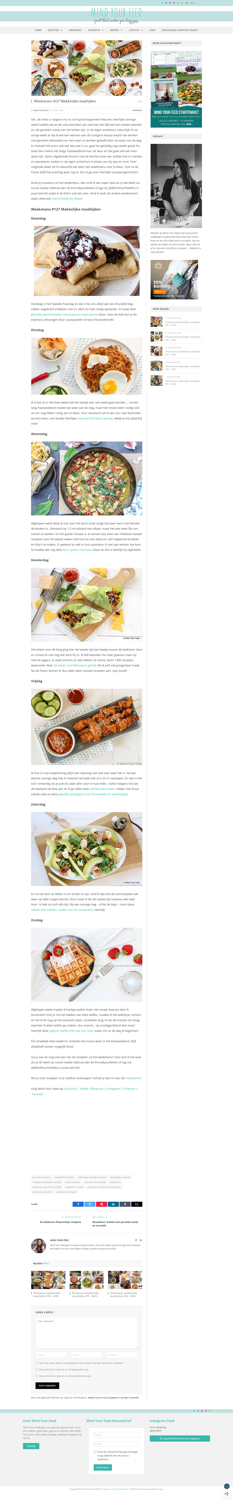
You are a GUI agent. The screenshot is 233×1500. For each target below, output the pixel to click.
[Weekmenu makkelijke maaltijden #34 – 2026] (125, 1280)
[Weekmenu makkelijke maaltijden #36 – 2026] (48, 1280)
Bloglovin (97, 1089)
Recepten (53, 30)
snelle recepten (73, 1182)
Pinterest (129, 1089)
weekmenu (115, 1182)
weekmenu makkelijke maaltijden (104, 1187)
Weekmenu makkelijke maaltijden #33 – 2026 (182, 368)
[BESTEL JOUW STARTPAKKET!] (176, 89)
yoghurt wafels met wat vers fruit (71, 1031)
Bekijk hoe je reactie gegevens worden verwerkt (113, 1397)
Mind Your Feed (41, 110)
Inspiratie (94, 30)
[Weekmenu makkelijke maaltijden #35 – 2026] (87, 1280)
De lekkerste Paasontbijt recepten (60, 1221)
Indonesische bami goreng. (95, 418)
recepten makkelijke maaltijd (47, 1182)
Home (38, 30)
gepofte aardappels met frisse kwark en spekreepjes (93, 794)
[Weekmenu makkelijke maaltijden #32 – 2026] (156, 380)
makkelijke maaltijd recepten (92, 1177)
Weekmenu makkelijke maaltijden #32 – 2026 (182, 382)
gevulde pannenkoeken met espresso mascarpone (64, 314)
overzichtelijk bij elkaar (66, 198)
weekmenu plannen (42, 1191)
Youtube (37, 1094)
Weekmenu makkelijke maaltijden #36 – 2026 (46, 1295)
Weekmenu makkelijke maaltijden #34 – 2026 (123, 1295)
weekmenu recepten (66, 1191)
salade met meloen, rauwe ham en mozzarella (62, 910)
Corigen (159, 1489)
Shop (152, 30)
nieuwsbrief (133, 1078)
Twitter (84, 1089)
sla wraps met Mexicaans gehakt (75, 665)
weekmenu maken (74, 1187)
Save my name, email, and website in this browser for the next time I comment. (81, 1363)
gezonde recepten (42, 1177)
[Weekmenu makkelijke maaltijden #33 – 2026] (156, 366)
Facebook (70, 1089)
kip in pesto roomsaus (78, 550)
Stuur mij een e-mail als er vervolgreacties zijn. (64, 1369)
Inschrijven (103, 1467)
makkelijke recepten (120, 1177)
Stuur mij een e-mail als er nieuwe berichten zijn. (65, 1375)
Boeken (114, 30)
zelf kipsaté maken (102, 789)
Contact (134, 30)
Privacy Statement (121, 1489)
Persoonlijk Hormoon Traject (180, 30)
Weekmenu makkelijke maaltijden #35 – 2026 (85, 1295)
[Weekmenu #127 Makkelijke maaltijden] (86, 68)
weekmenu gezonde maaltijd (47, 1187)
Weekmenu (75, 30)
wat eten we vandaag (95, 1182)
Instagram (113, 1089)
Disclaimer (105, 1489)
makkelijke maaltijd (64, 1177)
